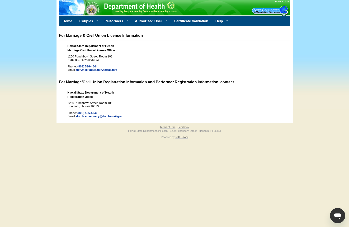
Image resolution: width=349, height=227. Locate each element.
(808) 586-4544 (87, 66)
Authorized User (146, 21)
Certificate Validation (191, 21)
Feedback (183, 127)
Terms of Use (167, 127)
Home (67, 21)
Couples (84, 21)
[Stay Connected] (270, 11)
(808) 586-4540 (87, 113)
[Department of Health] (151, 7)
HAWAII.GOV (282, 1)
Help (217, 21)
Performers (112, 21)
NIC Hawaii (181, 137)
